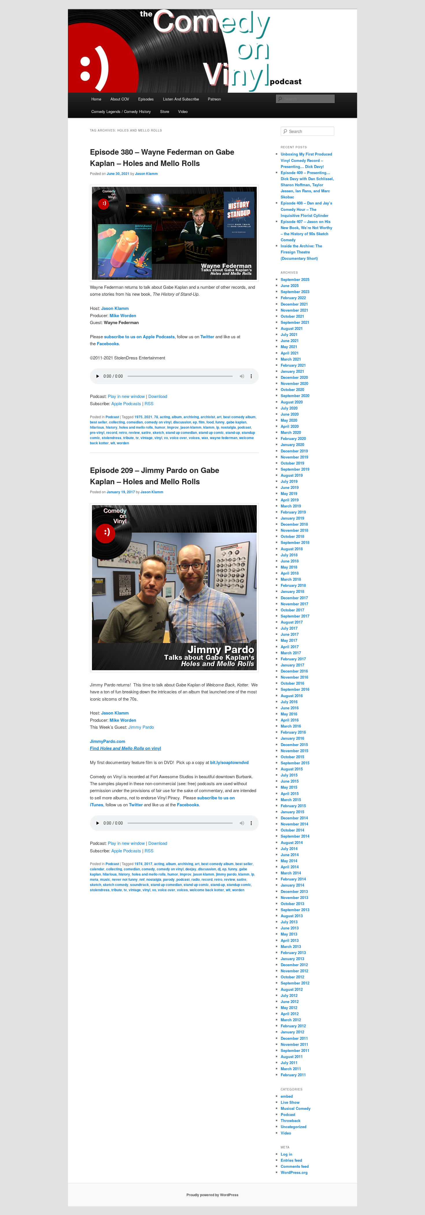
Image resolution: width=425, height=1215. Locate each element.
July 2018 (289, 555)
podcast (244, 427)
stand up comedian (181, 432)
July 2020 (289, 408)
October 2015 (292, 756)
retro (123, 432)
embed (287, 1096)
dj (219, 868)
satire (146, 432)
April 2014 (290, 866)
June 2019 (290, 487)
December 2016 (294, 671)
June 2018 (290, 561)
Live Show (290, 1102)
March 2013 (291, 946)
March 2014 (291, 873)
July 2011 (289, 1062)
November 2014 (294, 824)
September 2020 (295, 395)
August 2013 (292, 915)
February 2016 (293, 732)
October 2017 (292, 610)
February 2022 (293, 297)
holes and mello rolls (136, 427)
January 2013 (292, 958)
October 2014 (292, 830)
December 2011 (294, 1038)
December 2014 (294, 818)
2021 (148, 416)
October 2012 (292, 977)
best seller (98, 422)
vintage (147, 437)
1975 (138, 416)
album (177, 416)
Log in (286, 1154)
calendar (97, 868)
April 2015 (290, 793)
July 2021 (289, 334)
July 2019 (289, 481)
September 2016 (295, 689)
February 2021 (293, 365)
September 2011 (295, 1050)
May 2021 (289, 346)
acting (165, 416)
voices (194, 437)
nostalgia (228, 427)
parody (169, 879)
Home (96, 99)
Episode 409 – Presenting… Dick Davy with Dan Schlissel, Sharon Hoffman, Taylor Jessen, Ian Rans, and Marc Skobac (307, 185)
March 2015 (291, 799)
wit (112, 442)
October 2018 (292, 536)
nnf (142, 879)
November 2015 (294, 750)
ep (195, 422)
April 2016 (290, 720)
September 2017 (295, 616)
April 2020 (290, 426)
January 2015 (292, 811)
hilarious (97, 427)
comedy (148, 868)
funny (220, 422)
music (105, 879)
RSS (149, 403)
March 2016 (291, 726)
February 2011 (293, 1074)
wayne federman (223, 437)
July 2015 (289, 775)
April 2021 (290, 353)
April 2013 (290, 940)
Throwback (290, 1120)
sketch (158, 432)
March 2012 (291, 1019)
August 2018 (292, 548)
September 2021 (295, 322)
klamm (209, 427)
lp (217, 427)
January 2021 (292, 371)
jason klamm (191, 427)
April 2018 (290, 573)
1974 (138, 863)
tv (137, 437)
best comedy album (239, 416)
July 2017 (289, 628)
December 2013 (294, 891)
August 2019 (292, 475)
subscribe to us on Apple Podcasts (139, 336)
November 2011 (294, 1044)
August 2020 (292, 402)
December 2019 (294, 451)
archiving (191, 416)
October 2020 (292, 389)
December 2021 (294, 304)
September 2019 (295, 469)
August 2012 (292, 989)
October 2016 (292, 683)
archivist (208, 416)
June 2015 (290, 781)
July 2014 (289, 848)
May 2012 (289, 1007)
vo (166, 437)
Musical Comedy (296, 1108)
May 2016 (289, 714)
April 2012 (290, 1013)
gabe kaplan (236, 422)
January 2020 (292, 444)
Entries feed (291, 1160)
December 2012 (294, 964)
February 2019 (293, 512)
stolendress (111, 437)
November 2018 (294, 530)
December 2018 (294, 524)
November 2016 (294, 677)
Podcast (112, 416)
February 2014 (293, 879)
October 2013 (292, 903)
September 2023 (295, 291)
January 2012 (292, 1032)
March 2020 (291, 432)
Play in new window (126, 396)
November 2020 (294, 383)
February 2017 (293, 659)
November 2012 (294, 970)
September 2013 (295, 909)
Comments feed (295, 1166)
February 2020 (293, 438)
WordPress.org (294, 1172)
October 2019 (292, 463)
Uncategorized (293, 1126)
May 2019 (289, 493)
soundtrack (139, 884)
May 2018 (289, 567)
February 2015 (293, 805)
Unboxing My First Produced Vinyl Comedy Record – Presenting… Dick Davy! (306, 160)
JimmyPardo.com (107, 741)
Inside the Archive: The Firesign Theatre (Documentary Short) (301, 252)
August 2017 (292, 622)
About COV (119, 99)
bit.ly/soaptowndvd (229, 762)
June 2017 (290, 634)
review (134, 432)
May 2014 (289, 860)
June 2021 (290, 340)
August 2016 (292, 695)
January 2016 (292, 738)
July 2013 (289, 922)
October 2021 (292, 316)
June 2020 (290, 414)
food (210, 422)
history (111, 427)
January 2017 (292, 665)
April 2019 (290, 500)
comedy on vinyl (158, 422)
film (202, 422)
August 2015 (292, 769)
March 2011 (291, 1068)
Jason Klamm (146, 173)
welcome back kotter (207, 889)
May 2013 (289, 934)
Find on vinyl (125, 748)
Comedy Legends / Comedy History (121, 111)
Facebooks (108, 343)
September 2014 (295, 836)
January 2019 (292, 518)
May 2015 (289, 787)
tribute (128, 437)
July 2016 (289, 701)
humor (160, 427)
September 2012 (295, 983)
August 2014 (292, 842)
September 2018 (295, 542)
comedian (135, 422)
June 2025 (290, 285)
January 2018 (292, 591)
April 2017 (290, 646)
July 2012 (289, 995)
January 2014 (292, 885)
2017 (148, 863)
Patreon (214, 99)
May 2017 (289, 640)
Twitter (207, 336)
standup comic (239, 884)
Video (183, 111)
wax (205, 437)
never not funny (125, 879)
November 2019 (294, 457)
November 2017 (294, 603)
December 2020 (294, 377)
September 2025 (295, 279)
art (219, 416)
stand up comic (211, 432)
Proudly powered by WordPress (212, 1194)
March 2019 (291, 506)
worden (123, 442)
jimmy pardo (226, 874)
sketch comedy (115, 884)
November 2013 (294, 897)
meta (94, 879)
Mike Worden (123, 315)
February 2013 (293, 952)
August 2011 (292, 1056)
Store (164, 111)
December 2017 (294, 597)
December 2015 (294, 744)
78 (156, 416)
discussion (182, 422)
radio (195, 879)
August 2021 (292, 328)
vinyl (158, 437)
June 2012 (290, 1001)
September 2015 (295, 762)
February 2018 (293, 585)
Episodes (146, 99)
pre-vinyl (97, 432)
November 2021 (294, 310)
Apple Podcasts (126, 403)
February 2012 (293, 1025)
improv (173, 427)
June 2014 (290, 854)
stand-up (233, 432)
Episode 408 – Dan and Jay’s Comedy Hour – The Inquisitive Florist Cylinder (306, 209)
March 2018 (291, 579)
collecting (117, 422)
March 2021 (291, 359)
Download (157, 396)
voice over (178, 437)
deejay (190, 868)
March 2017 (291, 652)
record (111, 432)
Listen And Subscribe (181, 99)
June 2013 (290, 928)
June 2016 (290, 707)
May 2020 (289, 420)
